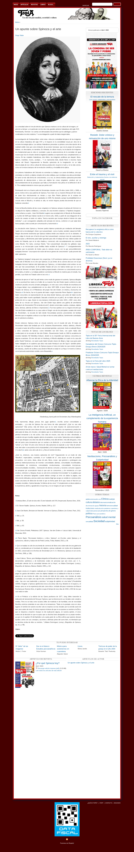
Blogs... (51, 4)
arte (96, 499)
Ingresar (85, 5)
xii (23, 450)
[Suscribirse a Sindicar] (67, 839)
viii (71, 292)
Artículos (24, 4)
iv (57, 223)
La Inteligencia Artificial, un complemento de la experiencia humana (102, 418)
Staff (101, 803)
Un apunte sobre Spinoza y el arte (81, 663)
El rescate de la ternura (102, 96)
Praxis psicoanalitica (99, 514)
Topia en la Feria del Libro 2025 (98, 361)
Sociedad (99, 521)
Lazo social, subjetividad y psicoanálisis (102, 99)
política (89, 513)
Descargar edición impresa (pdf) (48, 668)
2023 (88, 244)
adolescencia (90, 499)
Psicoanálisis (93, 517)
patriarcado (96, 511)
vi (49, 274)
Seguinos (117, 803)
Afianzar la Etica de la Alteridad (102, 380)
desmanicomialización (107, 502)
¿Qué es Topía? (92, 803)
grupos (97, 505)
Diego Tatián (19, 35)
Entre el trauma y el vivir (102, 174)
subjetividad (110, 521)
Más (117, 524)
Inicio (16, 4)
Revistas (34, 4)
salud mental (108, 517)
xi (55, 422)
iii (15, 511)
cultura (89, 502)
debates (96, 502)
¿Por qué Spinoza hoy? (47, 663)
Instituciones (90, 508)
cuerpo (112, 499)
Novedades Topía (97, 341)
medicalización (99, 508)
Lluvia (80, 646)
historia (102, 505)
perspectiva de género (108, 511)
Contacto (108, 803)
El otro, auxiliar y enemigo (96, 238)
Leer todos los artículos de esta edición (49, 670)
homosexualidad (112, 505)
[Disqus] (67, 715)
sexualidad (89, 521)
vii (22, 292)
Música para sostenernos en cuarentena (63, 648)
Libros (43, 4)
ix (49, 308)
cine (99, 499)
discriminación (90, 505)
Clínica (105, 499)
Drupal (71, 843)
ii (28, 203)
